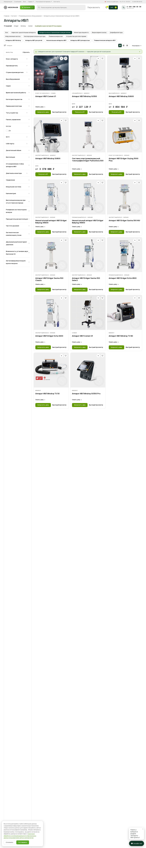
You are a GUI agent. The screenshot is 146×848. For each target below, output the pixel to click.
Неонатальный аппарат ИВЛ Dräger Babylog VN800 (87, 221)
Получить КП (80, 112)
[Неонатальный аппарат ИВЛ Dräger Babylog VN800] (87, 197)
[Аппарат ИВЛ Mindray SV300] (87, 72)
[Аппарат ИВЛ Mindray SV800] (51, 135)
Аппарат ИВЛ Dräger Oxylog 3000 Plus (123, 159)
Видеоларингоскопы (99, 32)
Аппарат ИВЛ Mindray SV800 (47, 158)
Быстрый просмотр (59, 112)
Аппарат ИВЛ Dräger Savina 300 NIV (124, 220)
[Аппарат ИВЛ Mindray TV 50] (51, 370)
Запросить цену (43, 112)
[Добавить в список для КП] (61, 58)
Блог (24, 1)
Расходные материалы (44, 1)
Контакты (57, 1)
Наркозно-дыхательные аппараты (24, 32)
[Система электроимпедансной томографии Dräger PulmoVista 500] (87, 135)
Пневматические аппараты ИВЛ (104, 40)
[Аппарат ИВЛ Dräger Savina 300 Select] (87, 254)
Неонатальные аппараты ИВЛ (56, 40)
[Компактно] (123, 45)
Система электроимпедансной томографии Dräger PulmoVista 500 (87, 159)
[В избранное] (65, 58)
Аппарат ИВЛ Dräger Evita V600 (49, 336)
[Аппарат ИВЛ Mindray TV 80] (124, 312)
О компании (17, 1)
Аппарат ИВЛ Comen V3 (82, 336)
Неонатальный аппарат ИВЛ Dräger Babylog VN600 (51, 221)
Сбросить (26, 52)
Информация (8, 1)
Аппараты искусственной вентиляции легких (55, 32)
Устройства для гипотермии (76, 36)
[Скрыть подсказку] (140, 52)
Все (6, 32)
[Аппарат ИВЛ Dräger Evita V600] (51, 312)
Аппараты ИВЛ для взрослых (80, 40)
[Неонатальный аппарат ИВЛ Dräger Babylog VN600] (51, 197)
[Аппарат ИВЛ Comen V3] (87, 312)
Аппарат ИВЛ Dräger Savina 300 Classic (49, 279)
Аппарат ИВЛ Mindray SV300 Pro (86, 394)
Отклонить (9, 842)
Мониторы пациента (81, 32)
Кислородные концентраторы (34, 36)
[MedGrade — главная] (11, 7)
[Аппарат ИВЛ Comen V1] (51, 72)
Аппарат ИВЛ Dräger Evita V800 (123, 278)
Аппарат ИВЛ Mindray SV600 (121, 96)
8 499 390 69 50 (137, 1)
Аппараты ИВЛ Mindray (13, 40)
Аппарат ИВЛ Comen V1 (45, 96)
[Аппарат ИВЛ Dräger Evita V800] (124, 254)
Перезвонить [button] (94, 7)
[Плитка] (120, 45)
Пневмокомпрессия (56, 36)
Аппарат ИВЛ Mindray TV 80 (121, 336)
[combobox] (61, 7)
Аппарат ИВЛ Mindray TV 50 (47, 394)
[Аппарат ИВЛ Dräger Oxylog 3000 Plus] (124, 135)
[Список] (127, 45)
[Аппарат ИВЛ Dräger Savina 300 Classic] (51, 254)
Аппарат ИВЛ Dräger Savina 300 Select (86, 279)
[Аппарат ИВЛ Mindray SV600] (124, 72)
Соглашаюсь (22, 842)
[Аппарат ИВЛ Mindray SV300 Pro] (87, 370)
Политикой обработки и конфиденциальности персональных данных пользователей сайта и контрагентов (20, 836)
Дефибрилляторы (116, 32)
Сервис (31, 1)
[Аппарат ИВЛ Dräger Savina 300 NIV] (124, 197)
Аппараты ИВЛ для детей (33, 40)
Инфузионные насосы (12, 36)
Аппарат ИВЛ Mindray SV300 (84, 96)
